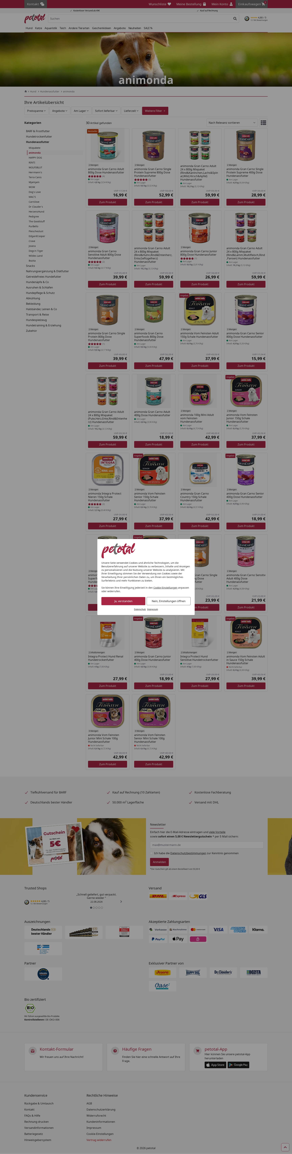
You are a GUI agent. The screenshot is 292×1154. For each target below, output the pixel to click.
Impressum (152, 609)
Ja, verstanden (123, 601)
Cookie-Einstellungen (165, 587)
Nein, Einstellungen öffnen (169, 601)
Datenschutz (140, 609)
